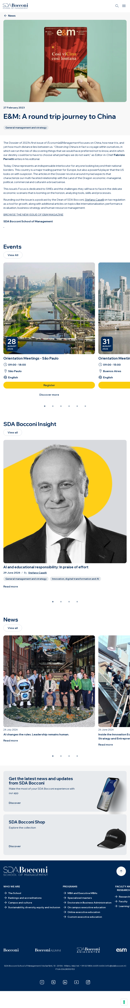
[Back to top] (121, 871)
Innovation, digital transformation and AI (75, 578)
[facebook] (42, 982)
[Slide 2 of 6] (52, 406)
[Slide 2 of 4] (61, 601)
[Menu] (124, 6)
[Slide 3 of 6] (61, 406)
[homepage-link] (15, 6)
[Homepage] (25, 871)
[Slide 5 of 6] (77, 406)
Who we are (11, 886)
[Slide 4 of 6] (69, 406)
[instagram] (88, 982)
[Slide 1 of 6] (44, 406)
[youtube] (76, 982)
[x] (53, 982)
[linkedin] (65, 982)
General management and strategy (26, 578)
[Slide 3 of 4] (69, 601)
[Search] (117, 6)
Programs (70, 886)
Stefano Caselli (37, 573)
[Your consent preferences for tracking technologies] (124, 1002)
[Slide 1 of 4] (52, 601)
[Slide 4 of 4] (77, 601)
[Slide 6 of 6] (85, 406)
